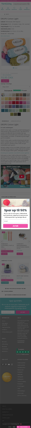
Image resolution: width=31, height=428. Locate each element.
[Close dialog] (28, 200)
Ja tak (15, 226)
